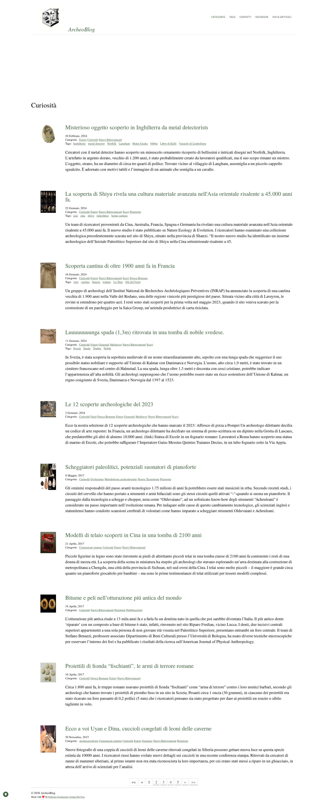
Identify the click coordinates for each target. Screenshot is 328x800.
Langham (124, 143)
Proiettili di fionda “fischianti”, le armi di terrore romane (129, 665)
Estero (83, 139)
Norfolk (111, 143)
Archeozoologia (88, 741)
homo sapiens (119, 215)
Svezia (77, 348)
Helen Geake (140, 143)
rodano (107, 282)
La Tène (118, 282)
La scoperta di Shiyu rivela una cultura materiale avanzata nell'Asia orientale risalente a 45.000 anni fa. (178, 196)
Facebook (261, 17)
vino (76, 282)
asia (75, 215)
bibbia (154, 143)
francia (96, 282)
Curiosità (92, 139)
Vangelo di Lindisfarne (192, 143)
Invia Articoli (282, 17)
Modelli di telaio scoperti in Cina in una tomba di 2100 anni (133, 535)
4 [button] (171, 782)
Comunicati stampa (90, 547)
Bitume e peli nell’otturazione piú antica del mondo (123, 597)
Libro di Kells (168, 143)
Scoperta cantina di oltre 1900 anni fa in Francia (120, 265)
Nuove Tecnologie (148, 479)
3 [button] (163, 782)
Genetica (147, 741)
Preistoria (135, 212)
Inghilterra (79, 143)
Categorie (218, 17)
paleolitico (103, 215)
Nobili (107, 348)
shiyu (91, 215)
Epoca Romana (139, 278)
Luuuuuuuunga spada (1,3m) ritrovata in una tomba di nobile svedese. (144, 332)
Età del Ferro (133, 282)
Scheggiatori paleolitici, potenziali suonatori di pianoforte (130, 466)
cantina (85, 282)
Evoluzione (97, 479)
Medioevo (116, 344)
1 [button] (149, 782)
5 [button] (178, 782)
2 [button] (156, 782)
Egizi (94, 416)
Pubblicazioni (134, 610)
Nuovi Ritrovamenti (110, 139)
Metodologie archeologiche (121, 479)
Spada (87, 348)
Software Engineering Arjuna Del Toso (66, 796)
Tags (232, 17)
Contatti (246, 17)
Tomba (97, 348)
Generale (104, 344)
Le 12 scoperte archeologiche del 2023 (109, 404)
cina (82, 215)
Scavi (126, 212)
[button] (133, 782)
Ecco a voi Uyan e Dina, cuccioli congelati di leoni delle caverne (138, 728)
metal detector (96, 143)
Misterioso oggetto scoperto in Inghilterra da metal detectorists (136, 127)
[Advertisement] (164, 63)
